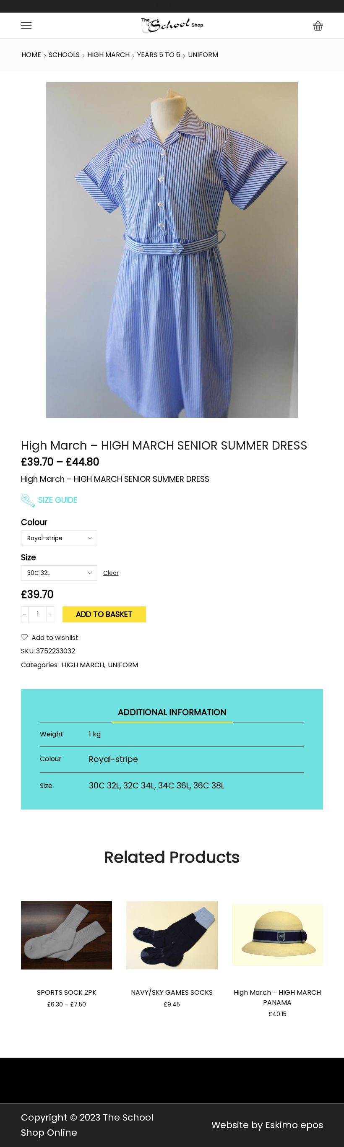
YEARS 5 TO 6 (158, 55)
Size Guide (57, 500)
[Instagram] (172, 6)
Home (31, 55)
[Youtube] (186, 6)
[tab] (172, 712)
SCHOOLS (64, 55)
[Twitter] (158, 6)
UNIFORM (203, 55)
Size (28, 557)
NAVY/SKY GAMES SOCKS (172, 992)
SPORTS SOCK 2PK (66, 992)
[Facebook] (143, 6)
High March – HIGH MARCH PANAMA (277, 997)
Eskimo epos (294, 1124)
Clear (111, 573)
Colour (34, 522)
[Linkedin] (200, 6)
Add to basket (104, 614)
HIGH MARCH (108, 55)
